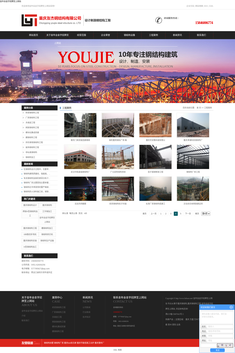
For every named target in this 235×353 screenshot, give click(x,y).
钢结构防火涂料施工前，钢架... (37, 192)
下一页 (188, 214)
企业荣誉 (105, 35)
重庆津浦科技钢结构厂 (193, 140)
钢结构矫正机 (47, 234)
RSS (206, 6)
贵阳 (174, 325)
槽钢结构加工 (47, 228)
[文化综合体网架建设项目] (193, 188)
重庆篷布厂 (99, 343)
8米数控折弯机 (30, 234)
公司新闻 (86, 307)
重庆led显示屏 (70, 343)
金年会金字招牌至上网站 (10, 1)
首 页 (199, 108)
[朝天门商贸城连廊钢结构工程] (80, 125)
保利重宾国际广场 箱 (118, 140)
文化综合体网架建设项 (193, 204)
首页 (144, 214)
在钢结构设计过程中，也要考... (37, 169)
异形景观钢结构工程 (34, 142)
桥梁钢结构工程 (32, 113)
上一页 (154, 214)
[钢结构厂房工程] (193, 157)
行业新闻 (86, 312)
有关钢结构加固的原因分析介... (37, 178)
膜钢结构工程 (31, 137)
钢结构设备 (129, 35)
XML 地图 (117, 350)
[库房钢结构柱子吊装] (118, 188)
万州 (196, 319)
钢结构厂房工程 (193, 172)
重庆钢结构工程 (30, 228)
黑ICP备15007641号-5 (174, 314)
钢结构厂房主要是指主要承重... (37, 183)
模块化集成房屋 (32, 132)
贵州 (170, 325)
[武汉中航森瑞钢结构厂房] (80, 157)
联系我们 (201, 35)
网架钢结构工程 (32, 128)
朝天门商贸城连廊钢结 (80, 140)
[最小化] (231, 307)
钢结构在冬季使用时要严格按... (37, 187)
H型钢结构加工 (30, 247)
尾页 (197, 214)
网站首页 (33, 35)
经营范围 (81, 35)
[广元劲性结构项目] (118, 157)
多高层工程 (30, 123)
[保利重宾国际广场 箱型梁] (118, 125)
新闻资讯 (177, 35)
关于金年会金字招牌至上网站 (57, 36)
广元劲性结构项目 (118, 172)
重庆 (187, 319)
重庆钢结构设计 (30, 205)
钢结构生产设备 (47, 241)
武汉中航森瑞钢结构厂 (80, 172)
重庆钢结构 (47, 205)
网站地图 (199, 6)
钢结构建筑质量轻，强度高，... (37, 174)
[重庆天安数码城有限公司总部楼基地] (155, 125)
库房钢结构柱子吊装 (118, 204)
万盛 (192, 319)
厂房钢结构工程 (32, 118)
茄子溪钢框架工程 (155, 172)
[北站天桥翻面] (80, 188)
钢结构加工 (30, 157)
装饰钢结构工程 (32, 147)
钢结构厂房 (59, 343)
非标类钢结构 (31, 152)
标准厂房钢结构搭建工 (155, 204)
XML (211, 6)
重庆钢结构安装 (30, 241)
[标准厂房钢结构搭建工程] (155, 188)
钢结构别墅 (49, 343)
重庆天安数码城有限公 (155, 140)
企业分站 (190, 6)
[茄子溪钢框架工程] (155, 157)
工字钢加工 (47, 211)
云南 (178, 325)
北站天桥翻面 (80, 204)
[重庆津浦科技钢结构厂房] (193, 125)
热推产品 (169, 319)
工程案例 (153, 35)
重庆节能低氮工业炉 (85, 343)
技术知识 (86, 317)
